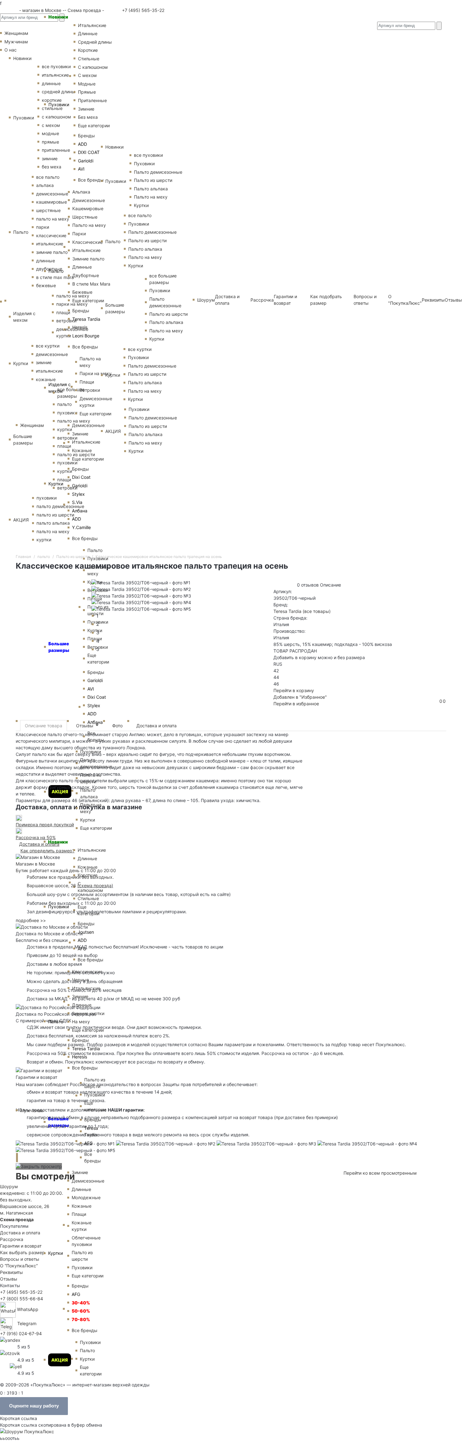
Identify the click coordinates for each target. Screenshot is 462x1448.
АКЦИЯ (59, 1360)
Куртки (55, 483)
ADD (82, 144)
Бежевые (82, 292)
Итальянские (86, 250)
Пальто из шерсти (94, 1083)
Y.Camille (81, 527)
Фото (117, 725)
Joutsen (86, 932)
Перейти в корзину (293, 690)
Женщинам (32, 425)
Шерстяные (84, 217)
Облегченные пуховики (86, 1241)
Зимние (86, 109)
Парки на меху (96, 373)
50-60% (81, 1311)
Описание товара (43, 725)
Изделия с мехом (59, 388)
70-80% (81, 1319)
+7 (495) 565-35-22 (142, 10)
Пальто (55, 271)
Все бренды (91, 180)
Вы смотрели (45, 1176)
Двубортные (85, 275)
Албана (79, 510)
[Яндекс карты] (10, 1339)
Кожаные (82, 450)
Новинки (58, 16)
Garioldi (85, 160)
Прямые (87, 92)
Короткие (88, 50)
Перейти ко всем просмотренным (380, 1173)
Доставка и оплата (156, 725)
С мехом (87, 75)
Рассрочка (11, 1239)
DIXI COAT (89, 152)
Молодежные (86, 1197)
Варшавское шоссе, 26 (53, 885)
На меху (81, 1021)
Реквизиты (11, 1272)
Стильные (88, 58)
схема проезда (95, 885)
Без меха (88, 117)
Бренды (86, 135)
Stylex (78, 494)
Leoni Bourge (85, 335)
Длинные (87, 33)
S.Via (77, 502)
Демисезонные (88, 200)
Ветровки (90, 390)
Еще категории (94, 125)
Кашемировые (87, 208)
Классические (87, 242)
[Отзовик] (10, 1353)
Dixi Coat (81, 477)
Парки (79, 233)
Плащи (87, 382)
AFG (88, 1143)
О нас (10, 49)
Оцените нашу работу (34, 1405)
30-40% (81, 1302)
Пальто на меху (89, 225)
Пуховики (58, 104)
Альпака (81, 191)
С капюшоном (93, 67)
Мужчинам (32, 1110)
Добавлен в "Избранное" (300, 697)
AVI (81, 169)
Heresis (79, 327)
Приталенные (92, 100)
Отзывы (453, 300)
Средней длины (95, 42)
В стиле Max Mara (91, 284)
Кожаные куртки (81, 1226)
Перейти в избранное (296, 703)
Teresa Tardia (86, 319)
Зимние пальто (88, 258)
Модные (87, 83)
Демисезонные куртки (96, 402)
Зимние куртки (88, 1013)
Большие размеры (58, 1122)
